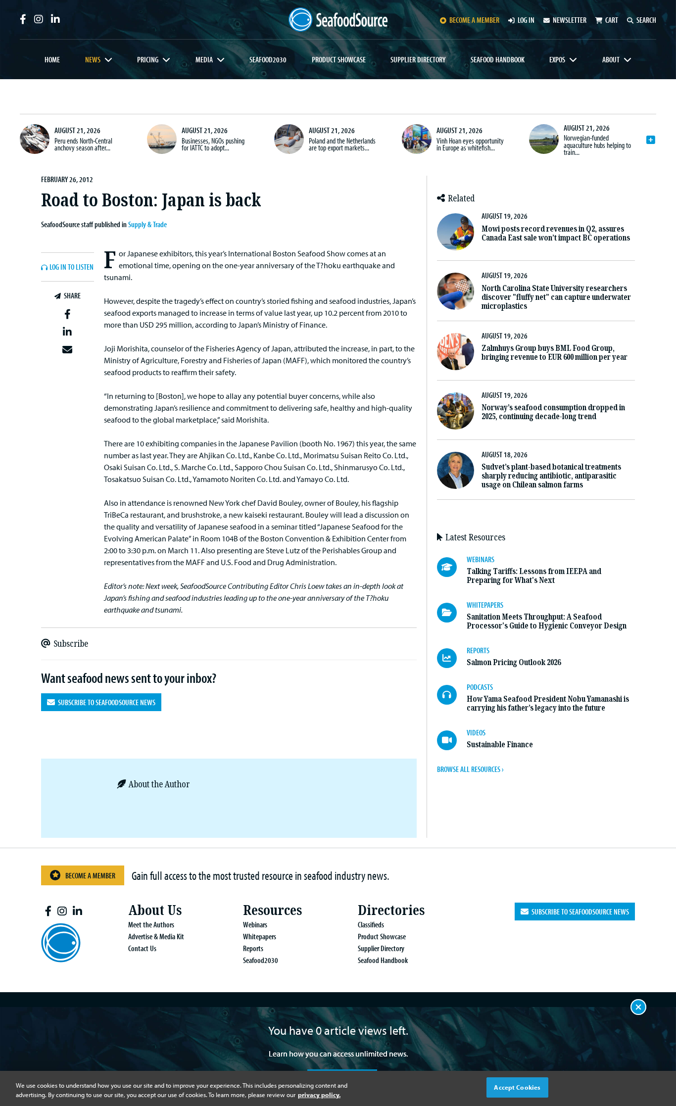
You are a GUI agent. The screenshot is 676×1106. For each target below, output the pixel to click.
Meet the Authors (151, 924)
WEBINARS (480, 559)
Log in (526, 20)
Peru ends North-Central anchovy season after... (83, 144)
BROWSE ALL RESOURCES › (470, 769)
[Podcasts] (452, 695)
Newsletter (569, 20)
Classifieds (371, 924)
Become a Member (90, 875)
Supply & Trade (147, 224)
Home (52, 59)
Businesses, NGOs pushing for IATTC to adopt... (213, 144)
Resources (272, 910)
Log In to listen (71, 267)
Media (204, 59)
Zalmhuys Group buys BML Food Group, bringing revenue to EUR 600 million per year (555, 352)
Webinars (255, 924)
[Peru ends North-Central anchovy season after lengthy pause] (34, 139)
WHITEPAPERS (485, 605)
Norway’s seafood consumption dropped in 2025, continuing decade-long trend (553, 412)
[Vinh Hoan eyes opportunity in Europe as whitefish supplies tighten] (417, 139)
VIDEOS (476, 732)
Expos (557, 59)
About (611, 59)
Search (646, 20)
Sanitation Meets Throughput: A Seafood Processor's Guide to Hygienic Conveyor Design (547, 621)
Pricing (147, 59)
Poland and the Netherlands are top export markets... (342, 144)
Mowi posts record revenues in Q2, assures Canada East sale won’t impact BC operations (556, 233)
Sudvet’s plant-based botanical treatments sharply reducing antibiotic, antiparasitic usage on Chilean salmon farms (551, 475)
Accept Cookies (517, 1087)
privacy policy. (319, 1095)
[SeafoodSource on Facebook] (23, 19)
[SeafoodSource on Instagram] (38, 19)
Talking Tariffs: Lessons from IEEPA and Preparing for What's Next (534, 576)
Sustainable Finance (500, 744)
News (92, 59)
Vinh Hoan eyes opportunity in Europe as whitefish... (470, 144)
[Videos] (452, 740)
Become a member (474, 20)
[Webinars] (452, 567)
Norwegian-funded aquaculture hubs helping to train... (597, 145)
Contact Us (142, 948)
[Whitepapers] (452, 613)
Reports (253, 948)
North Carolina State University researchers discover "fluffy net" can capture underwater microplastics (556, 297)
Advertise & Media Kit (156, 936)
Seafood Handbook (498, 59)
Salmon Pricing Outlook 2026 (514, 662)
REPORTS (478, 650)
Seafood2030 (268, 59)
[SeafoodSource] (338, 19)
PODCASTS (480, 687)
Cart (611, 20)
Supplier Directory (417, 59)
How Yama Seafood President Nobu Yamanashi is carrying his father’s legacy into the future (548, 703)
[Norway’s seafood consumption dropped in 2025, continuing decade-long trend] (455, 411)
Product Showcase (339, 59)
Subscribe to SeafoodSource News (105, 702)
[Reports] (452, 658)
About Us (155, 910)
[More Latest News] (650, 140)
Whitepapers (259, 936)
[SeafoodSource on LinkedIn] (55, 19)
